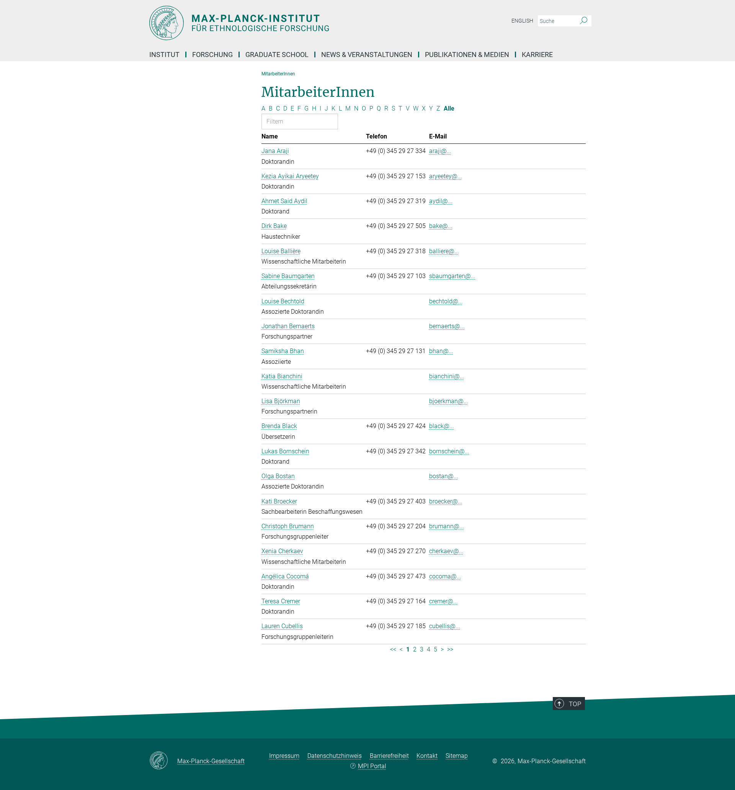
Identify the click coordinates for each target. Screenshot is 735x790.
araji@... (440, 151)
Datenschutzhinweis (334, 755)
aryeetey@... (445, 176)
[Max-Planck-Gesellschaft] (163, 761)
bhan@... (441, 351)
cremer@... (443, 601)
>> (450, 649)
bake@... (440, 226)
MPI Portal (372, 766)
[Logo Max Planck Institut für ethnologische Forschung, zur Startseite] (292, 23)
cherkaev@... (446, 551)
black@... (441, 426)
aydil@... (440, 201)
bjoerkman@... (448, 401)
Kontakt (427, 755)
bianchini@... (446, 376)
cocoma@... (445, 576)
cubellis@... (444, 626)
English (522, 21)
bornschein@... (449, 451)
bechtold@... (446, 301)
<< (393, 649)
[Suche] (583, 21)
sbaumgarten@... (452, 276)
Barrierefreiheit (389, 755)
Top (575, 704)
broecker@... (445, 501)
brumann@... (446, 526)
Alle (449, 108)
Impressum (284, 755)
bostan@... (443, 476)
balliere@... (444, 251)
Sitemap (457, 755)
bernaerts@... (447, 326)
